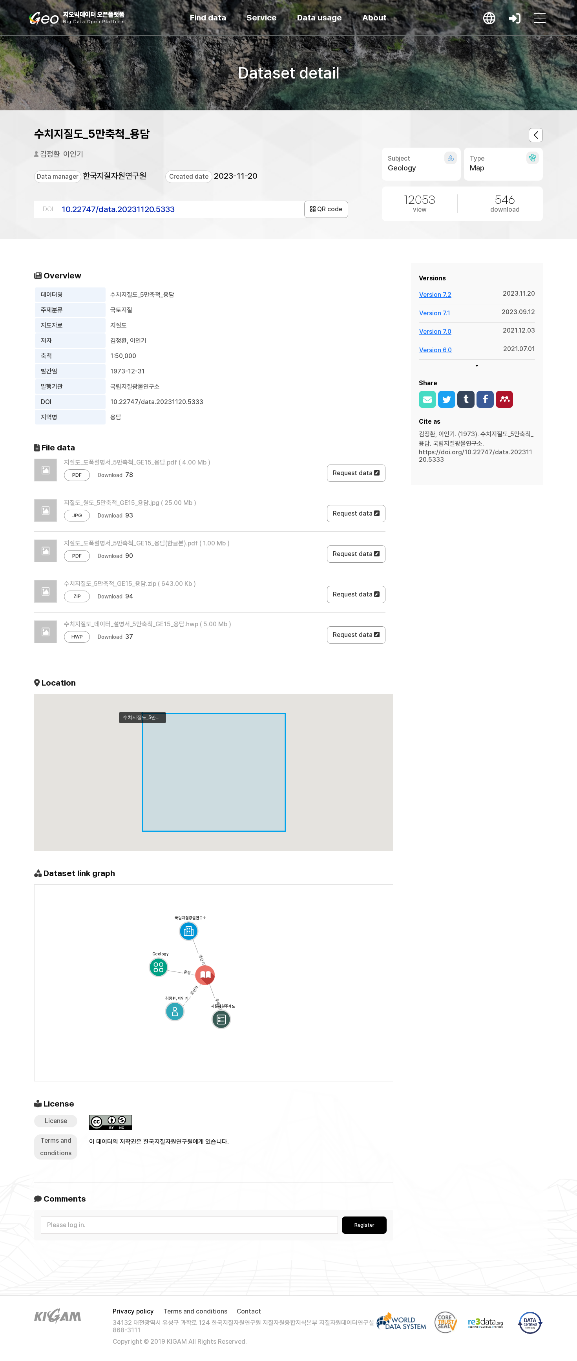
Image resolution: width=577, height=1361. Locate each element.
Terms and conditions (195, 1311)
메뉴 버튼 (539, 18)
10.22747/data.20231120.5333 (118, 209)
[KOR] (489, 18)
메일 (427, 399)
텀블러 (466, 399)
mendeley (504, 399)
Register (364, 1225)
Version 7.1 (434, 313)
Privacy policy (133, 1311)
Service (262, 17)
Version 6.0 (435, 350)
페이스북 (485, 399)
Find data (208, 17)
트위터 (446, 399)
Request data (353, 473)
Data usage (319, 17)
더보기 (477, 366)
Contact (249, 1311)
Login (514, 18)
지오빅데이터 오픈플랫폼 (76, 18)
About (374, 17)
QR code (329, 209)
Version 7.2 (435, 294)
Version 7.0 (435, 331)
